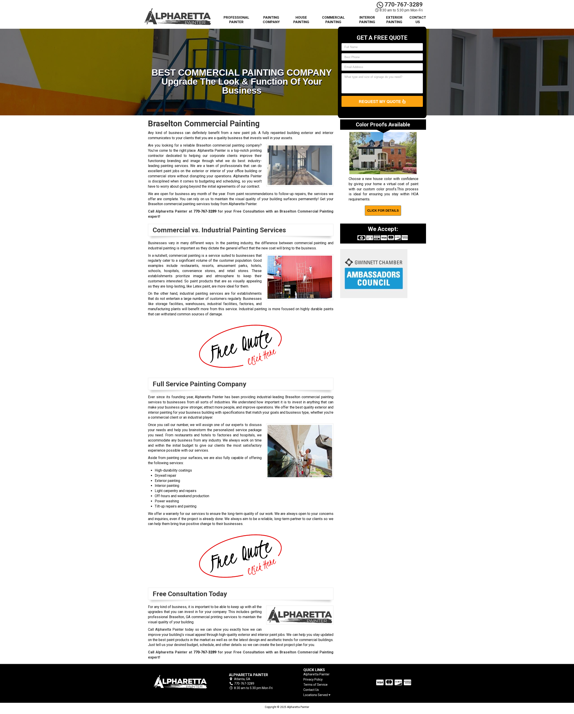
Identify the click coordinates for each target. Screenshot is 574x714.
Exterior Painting (394, 19)
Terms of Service (315, 684)
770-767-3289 (403, 4)
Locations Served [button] (315, 695)
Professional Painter (236, 19)
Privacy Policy (313, 679)
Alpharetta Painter (316, 674)
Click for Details (383, 210)
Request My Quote (380, 101)
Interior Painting (367, 19)
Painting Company (271, 19)
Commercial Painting (333, 19)
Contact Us (417, 19)
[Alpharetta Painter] (180, 681)
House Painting (301, 19)
